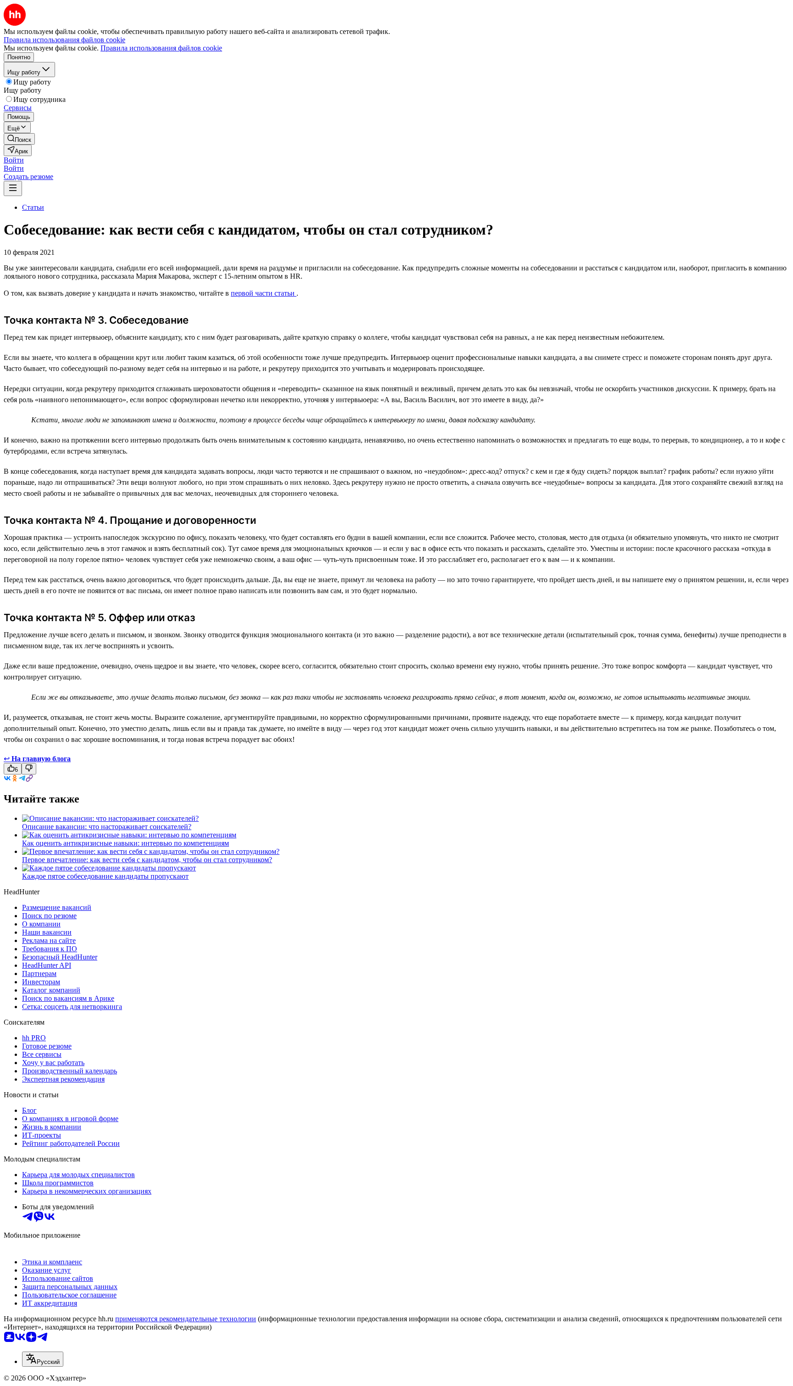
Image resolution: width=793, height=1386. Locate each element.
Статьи (33, 207)
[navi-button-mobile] (13, 188)
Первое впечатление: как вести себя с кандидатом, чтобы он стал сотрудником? (147, 860)
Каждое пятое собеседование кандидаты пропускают (105, 876)
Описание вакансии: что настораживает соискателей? (106, 826)
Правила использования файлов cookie (161, 48)
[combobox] (42, 1359)
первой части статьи (263, 293)
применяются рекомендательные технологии (185, 1319)
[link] (19, 139)
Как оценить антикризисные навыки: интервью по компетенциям (125, 843)
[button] (14, 160)
